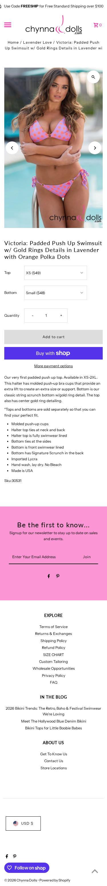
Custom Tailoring (53, 661)
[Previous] (12, 148)
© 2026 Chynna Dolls (21, 880)
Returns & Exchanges (53, 633)
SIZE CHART (53, 655)
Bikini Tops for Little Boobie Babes (53, 728)
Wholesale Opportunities (54, 668)
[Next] (94, 148)
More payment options (53, 366)
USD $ (27, 823)
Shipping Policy (54, 641)
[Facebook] (49, 577)
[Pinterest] (57, 577)
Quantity (11, 315)
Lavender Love (37, 42)
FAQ (53, 682)
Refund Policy (53, 647)
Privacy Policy (53, 675)
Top (7, 273)
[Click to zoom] (93, 76)
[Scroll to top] (94, 871)
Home (13, 42)
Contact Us (53, 761)
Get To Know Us (53, 754)
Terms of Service (53, 627)
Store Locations (54, 768)
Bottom (10, 292)
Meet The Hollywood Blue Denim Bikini (53, 721)
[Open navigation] (12, 25)
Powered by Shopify (54, 880)
